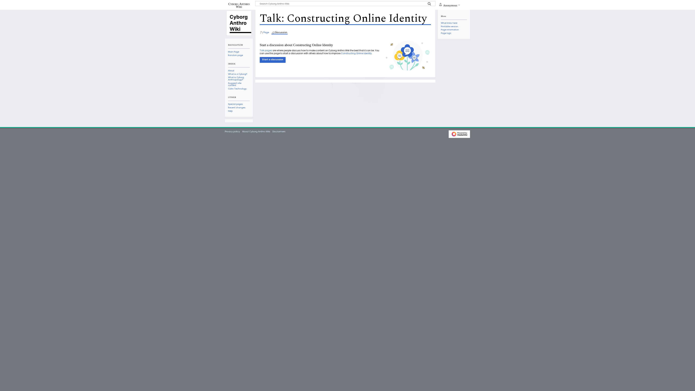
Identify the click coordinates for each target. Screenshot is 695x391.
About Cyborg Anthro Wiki (256, 131)
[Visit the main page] (239, 22)
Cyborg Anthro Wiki (239, 5)
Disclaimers (278, 131)
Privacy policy (232, 131)
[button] (273, 60)
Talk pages (266, 50)
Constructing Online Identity (356, 53)
